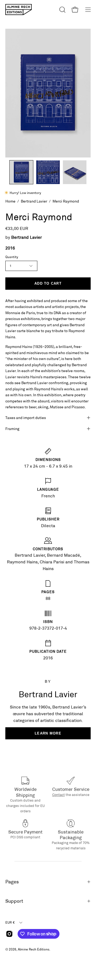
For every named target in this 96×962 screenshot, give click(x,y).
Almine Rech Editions (33, 949)
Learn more (48, 733)
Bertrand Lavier (34, 201)
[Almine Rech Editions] (18, 9)
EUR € (10, 922)
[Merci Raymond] (21, 172)
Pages (12, 881)
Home (10, 201)
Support (14, 901)
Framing (12, 428)
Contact (58, 794)
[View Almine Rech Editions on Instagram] (9, 934)
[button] (62, 9)
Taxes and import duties (25, 417)
